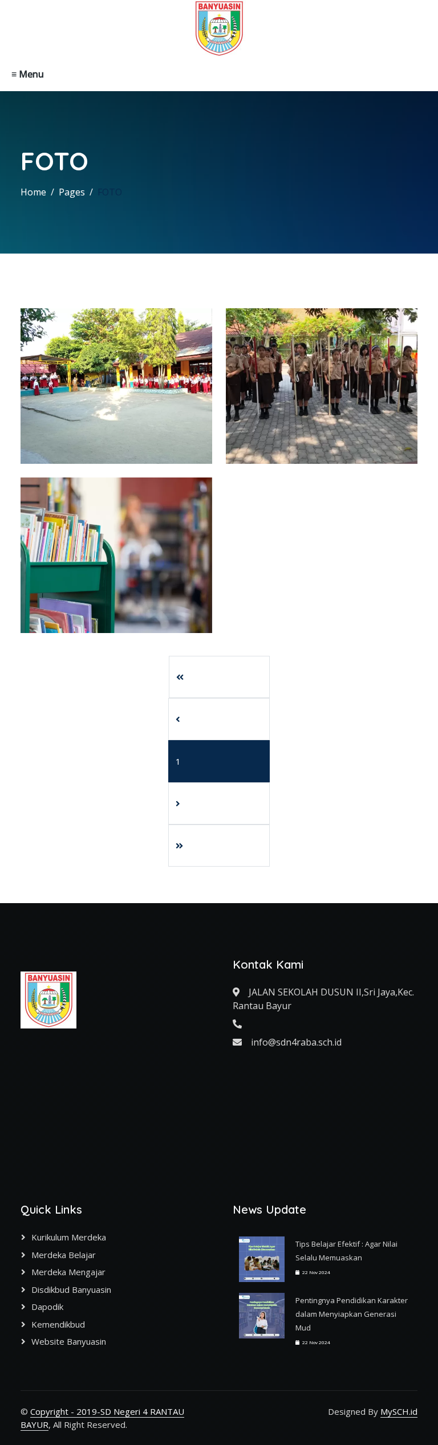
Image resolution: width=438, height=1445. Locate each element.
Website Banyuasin (68, 1341)
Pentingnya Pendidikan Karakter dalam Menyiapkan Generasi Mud (351, 1314)
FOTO (110, 192)
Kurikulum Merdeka (68, 1237)
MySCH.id (398, 1411)
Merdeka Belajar (63, 1254)
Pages (72, 192)
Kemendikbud (58, 1324)
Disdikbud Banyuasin (71, 1289)
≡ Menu (27, 74)
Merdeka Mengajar (68, 1271)
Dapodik (47, 1306)
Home (33, 192)
